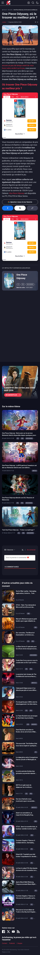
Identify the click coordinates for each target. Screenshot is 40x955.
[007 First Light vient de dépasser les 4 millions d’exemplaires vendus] (8, 789)
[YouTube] (13, 931)
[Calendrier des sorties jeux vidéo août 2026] (20, 382)
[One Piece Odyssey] (9, 281)
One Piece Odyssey (21, 276)
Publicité (12, 943)
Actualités (10, 9)
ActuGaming (8, 3)
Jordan (4, 22)
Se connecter (31, 550)
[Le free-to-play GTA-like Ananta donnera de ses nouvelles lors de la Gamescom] (8, 873)
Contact (4, 943)
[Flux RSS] (18, 931)
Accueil (5, 9)
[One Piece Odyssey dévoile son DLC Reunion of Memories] (20, 484)
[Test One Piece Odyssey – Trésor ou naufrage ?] (20, 517)
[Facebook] (3, 931)
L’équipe (19, 943)
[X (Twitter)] (8, 931)
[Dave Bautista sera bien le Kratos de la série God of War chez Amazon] (8, 734)
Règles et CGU (6, 952)
